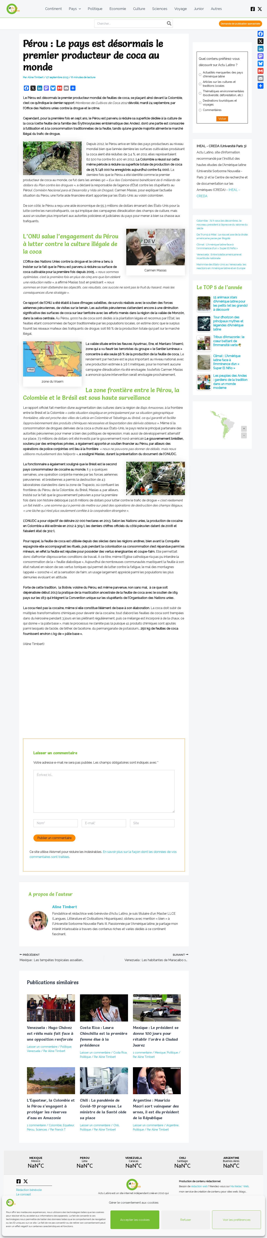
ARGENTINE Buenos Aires (231, 1163)
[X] (259, 9)
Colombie (55, 1125)
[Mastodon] (260, 56)
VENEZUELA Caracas (133, 1163)
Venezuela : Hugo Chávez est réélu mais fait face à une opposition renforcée (50, 1033)
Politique (65, 1046)
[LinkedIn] (260, 48)
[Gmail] (260, 71)
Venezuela (33, 1051)
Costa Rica (120, 1052)
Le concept (23, 1194)
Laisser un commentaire (42, 1046)
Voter (222, 119)
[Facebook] (252, 9)
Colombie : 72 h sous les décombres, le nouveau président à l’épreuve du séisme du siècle (222, 224)
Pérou (30, 1129)
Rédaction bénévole (29, 1189)
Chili (116, 1125)
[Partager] (260, 85)
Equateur (68, 1125)
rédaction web (199, 1186)
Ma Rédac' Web (239, 1186)
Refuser (185, 1220)
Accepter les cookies (135, 1220)
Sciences (41, 1129)
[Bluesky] (260, 63)
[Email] (260, 78)
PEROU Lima (84, 1163)
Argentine (172, 1125)
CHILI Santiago (182, 1163)
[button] (79, 9)
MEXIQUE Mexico (35, 1163)
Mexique (160, 1052)
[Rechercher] (169, 24)
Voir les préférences (236, 1220)
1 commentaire (142, 1052)
